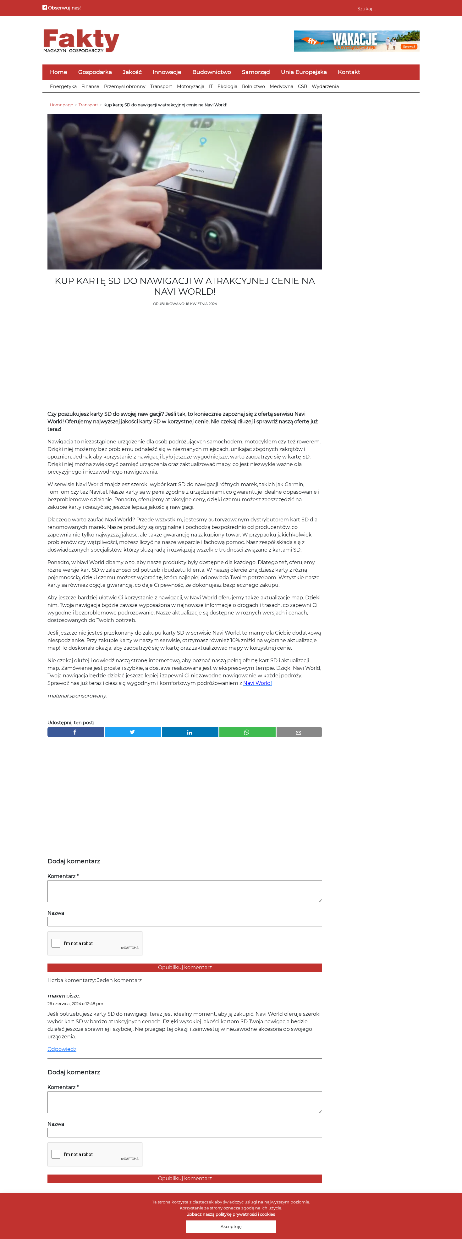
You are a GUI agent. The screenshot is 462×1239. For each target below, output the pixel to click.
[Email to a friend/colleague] (299, 732)
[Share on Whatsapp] (247, 732)
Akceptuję (231, 1226)
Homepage (61, 105)
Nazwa (55, 913)
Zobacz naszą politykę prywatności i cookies (231, 1214)
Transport (88, 105)
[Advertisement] (185, 360)
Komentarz (63, 876)
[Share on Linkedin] (190, 732)
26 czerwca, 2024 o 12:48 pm (75, 1003)
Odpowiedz (61, 1049)
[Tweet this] (133, 732)
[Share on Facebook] (75, 732)
